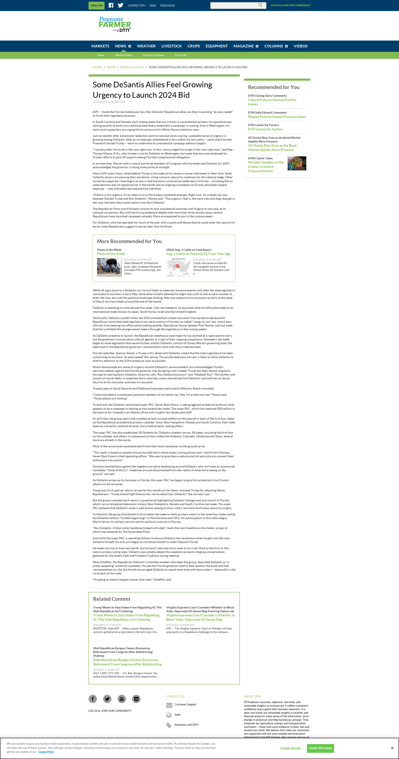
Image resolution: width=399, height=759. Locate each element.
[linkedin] (136, 699)
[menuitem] (100, 46)
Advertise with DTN (186, 724)
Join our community (296, 5)
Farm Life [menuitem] (180, 55)
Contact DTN (136, 5)
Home (97, 67)
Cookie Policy (46, 751)
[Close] (392, 748)
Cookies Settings (290, 748)
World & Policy (132, 67)
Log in (275, 5)
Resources (167, 5)
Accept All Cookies (320, 748)
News (101, 55)
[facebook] (93, 699)
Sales (178, 714)
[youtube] (122, 699)
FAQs (153, 5)
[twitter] (107, 699)
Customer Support (185, 704)
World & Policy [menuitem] (124, 55)
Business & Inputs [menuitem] (153, 55)
